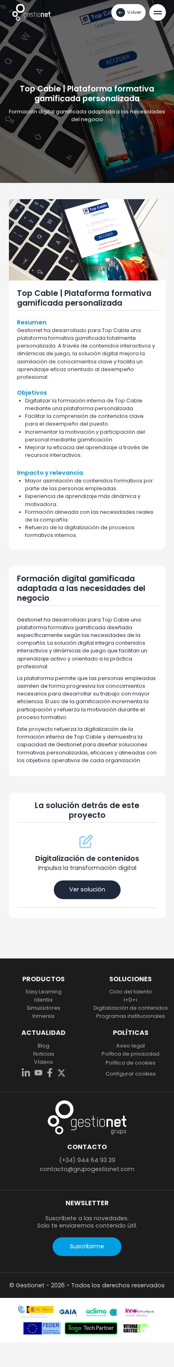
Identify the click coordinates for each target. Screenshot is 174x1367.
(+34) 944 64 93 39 (87, 1160)
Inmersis (43, 1016)
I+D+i (130, 1000)
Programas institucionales (130, 1016)
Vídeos (43, 1062)
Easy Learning (44, 992)
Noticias (43, 1054)
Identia (43, 1000)
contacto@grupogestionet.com (87, 1169)
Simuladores (43, 1008)
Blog (43, 1046)
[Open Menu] (157, 12)
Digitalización (130, 1008)
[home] (31, 12)
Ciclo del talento (130, 992)
